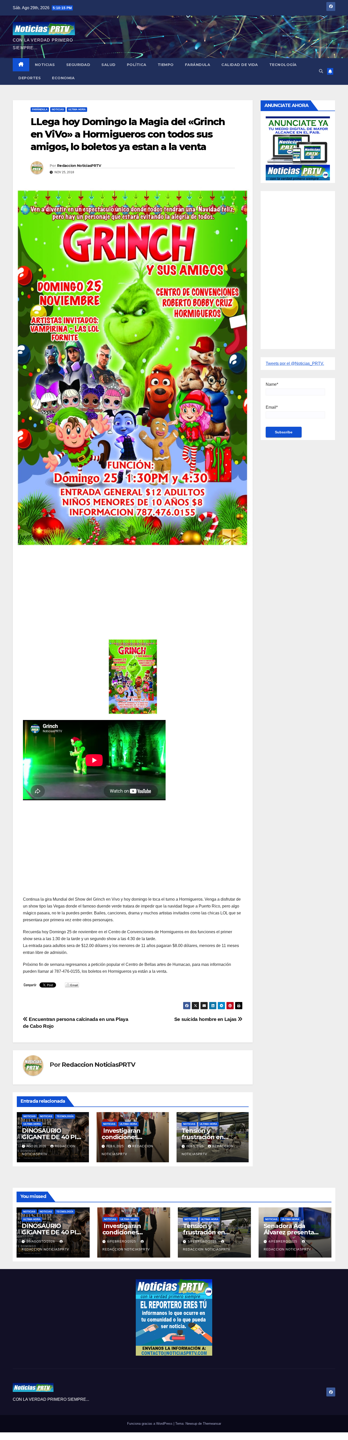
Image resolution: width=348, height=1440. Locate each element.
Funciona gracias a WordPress (150, 1423)
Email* (272, 407)
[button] (321, 71)
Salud (108, 64)
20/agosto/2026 (41, 1241)
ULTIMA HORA (77, 109)
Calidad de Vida (239, 64)
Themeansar (212, 1423)
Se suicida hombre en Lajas (206, 1019)
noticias (29, 1116)
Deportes (29, 78)
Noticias (45, 64)
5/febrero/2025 (203, 1241)
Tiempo (166, 64)
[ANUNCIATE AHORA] (298, 148)
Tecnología (283, 64)
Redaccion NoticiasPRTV (79, 165)
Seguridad (78, 64)
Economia (63, 78)
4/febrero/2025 (283, 1241)
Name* (272, 384)
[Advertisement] (133, 590)
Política (136, 64)
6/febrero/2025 (122, 1241)
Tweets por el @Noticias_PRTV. (295, 363)
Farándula (197, 64)
